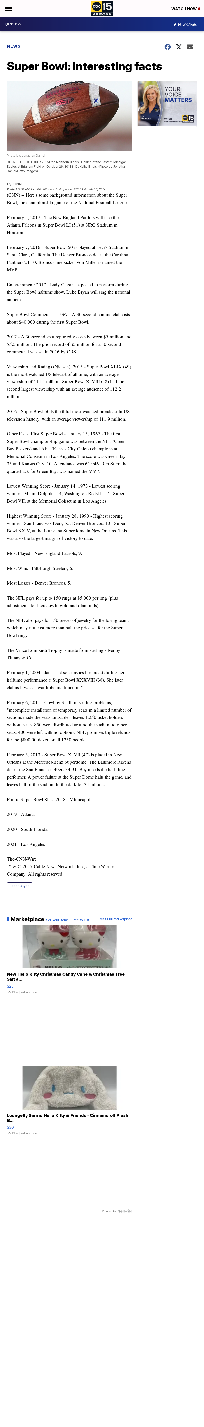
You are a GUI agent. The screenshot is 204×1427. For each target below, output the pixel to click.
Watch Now (184, 8)
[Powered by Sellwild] (125, 1211)
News (14, 46)
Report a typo (20, 886)
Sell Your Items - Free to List (67, 920)
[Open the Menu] (8, 8)
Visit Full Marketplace (116, 919)
